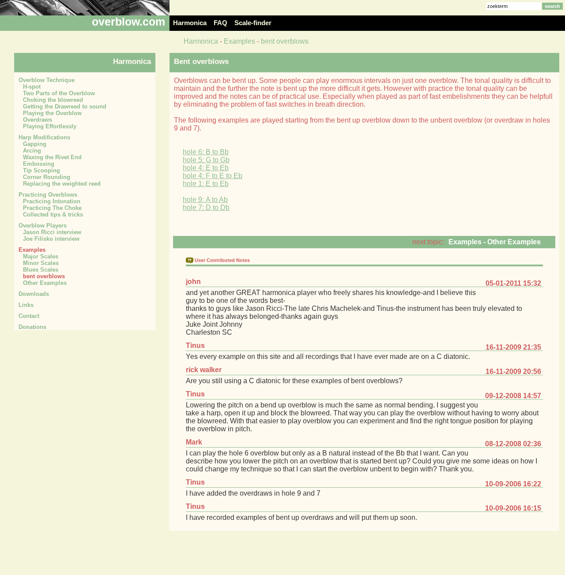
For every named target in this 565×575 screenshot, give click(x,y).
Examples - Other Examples (494, 242)
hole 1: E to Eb (206, 183)
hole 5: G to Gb (206, 160)
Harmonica (201, 41)
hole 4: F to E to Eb (212, 175)
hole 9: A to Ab (205, 199)
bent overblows (285, 41)
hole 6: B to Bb (206, 152)
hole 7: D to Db (206, 207)
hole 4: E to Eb (206, 168)
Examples (239, 41)
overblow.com (128, 21)
